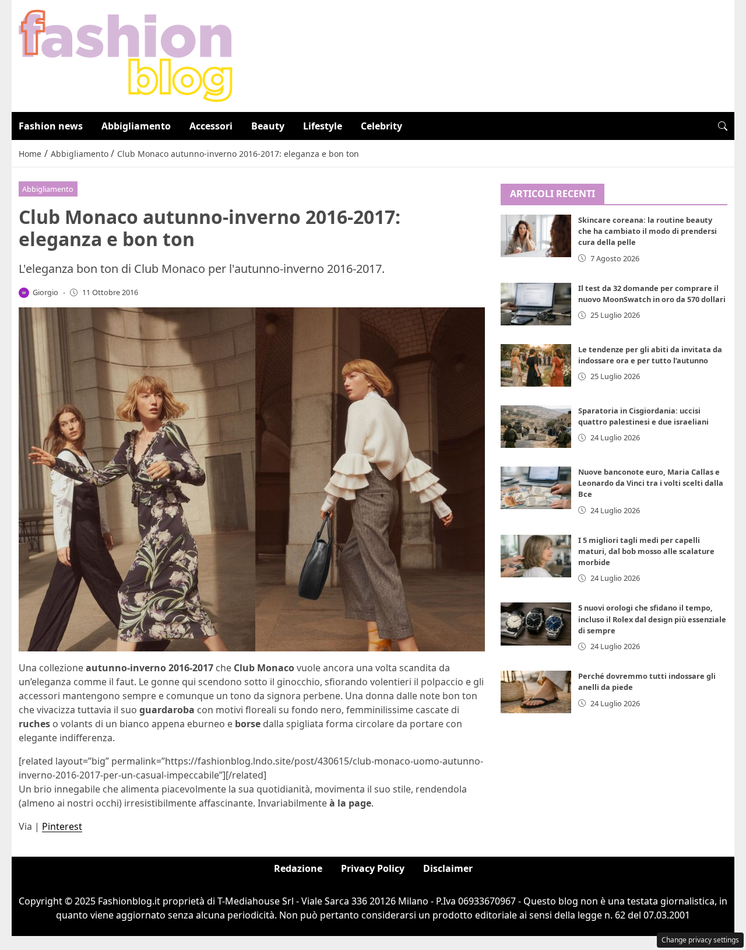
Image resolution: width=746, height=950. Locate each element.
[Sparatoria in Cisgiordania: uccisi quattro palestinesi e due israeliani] (536, 426)
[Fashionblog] (126, 54)
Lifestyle (322, 126)
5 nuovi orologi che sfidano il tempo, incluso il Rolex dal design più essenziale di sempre (652, 619)
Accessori (211, 126)
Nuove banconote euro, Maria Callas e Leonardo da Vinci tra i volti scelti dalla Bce (650, 483)
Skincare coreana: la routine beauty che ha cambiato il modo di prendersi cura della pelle (647, 231)
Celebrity (381, 126)
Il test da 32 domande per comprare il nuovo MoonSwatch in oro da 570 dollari (652, 293)
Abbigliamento (136, 126)
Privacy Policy (372, 868)
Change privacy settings (700, 940)
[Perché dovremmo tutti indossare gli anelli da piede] (536, 692)
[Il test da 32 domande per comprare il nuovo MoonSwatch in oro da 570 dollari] (536, 304)
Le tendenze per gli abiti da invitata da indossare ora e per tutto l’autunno (650, 355)
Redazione (298, 868)
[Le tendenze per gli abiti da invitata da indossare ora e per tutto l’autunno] (536, 365)
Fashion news (51, 126)
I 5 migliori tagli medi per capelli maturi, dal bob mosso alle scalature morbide (646, 551)
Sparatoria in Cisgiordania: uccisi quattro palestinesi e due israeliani (643, 416)
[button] (722, 126)
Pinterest (62, 826)
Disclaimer (448, 868)
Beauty (267, 126)
